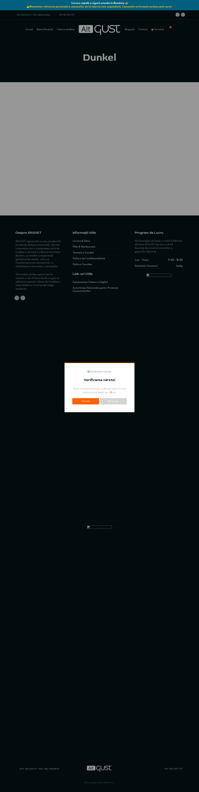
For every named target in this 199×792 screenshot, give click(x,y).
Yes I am (85, 401)
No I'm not (113, 401)
